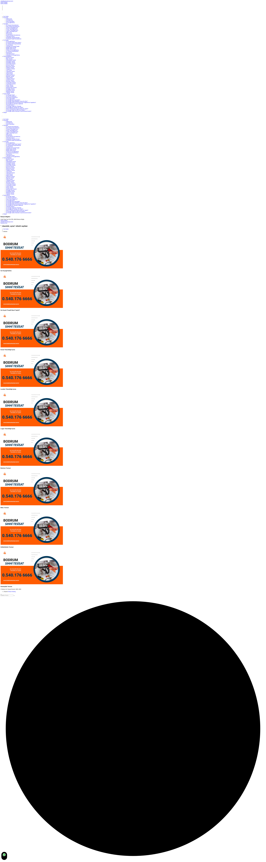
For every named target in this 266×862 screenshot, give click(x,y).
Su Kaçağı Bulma (10, 22)
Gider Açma (9, 32)
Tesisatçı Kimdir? (10, 105)
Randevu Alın (4, 223)
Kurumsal (5, 17)
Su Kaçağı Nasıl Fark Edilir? (13, 100)
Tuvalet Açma (9, 45)
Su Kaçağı (5, 40)
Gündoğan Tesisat (10, 62)
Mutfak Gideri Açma (11, 48)
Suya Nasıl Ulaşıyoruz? (12, 97)
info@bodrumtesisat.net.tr (7, 1)
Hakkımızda (9, 18)
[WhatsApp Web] (4, 856)
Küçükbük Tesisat (10, 90)
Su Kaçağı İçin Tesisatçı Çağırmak (14, 103)
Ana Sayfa (5, 16)
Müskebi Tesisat (10, 91)
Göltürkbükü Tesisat (11, 60)
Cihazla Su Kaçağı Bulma (12, 50)
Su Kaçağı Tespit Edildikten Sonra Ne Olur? (17, 101)
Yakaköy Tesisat (10, 92)
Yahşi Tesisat (9, 72)
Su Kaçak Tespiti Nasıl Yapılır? (13, 42)
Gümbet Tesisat (10, 80)
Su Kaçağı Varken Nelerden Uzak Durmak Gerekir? (18, 111)
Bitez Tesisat (9, 58)
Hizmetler (5, 23)
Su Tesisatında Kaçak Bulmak (13, 43)
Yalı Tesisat (9, 70)
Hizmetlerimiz (9, 20)
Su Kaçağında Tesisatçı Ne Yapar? (14, 107)
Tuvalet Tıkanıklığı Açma (12, 27)
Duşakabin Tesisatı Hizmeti (12, 37)
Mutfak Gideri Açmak (11, 47)
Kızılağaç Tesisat (10, 88)
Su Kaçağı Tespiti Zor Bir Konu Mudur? (15, 110)
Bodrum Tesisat (10, 57)
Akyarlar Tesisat (10, 76)
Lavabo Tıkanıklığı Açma (12, 30)
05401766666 (4, 2)
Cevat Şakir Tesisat (11, 82)
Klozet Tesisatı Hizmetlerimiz (13, 35)
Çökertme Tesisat (10, 75)
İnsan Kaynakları (10, 21)
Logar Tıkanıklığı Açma (11, 31)
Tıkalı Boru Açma (10, 36)
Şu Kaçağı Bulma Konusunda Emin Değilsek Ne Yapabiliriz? (21, 102)
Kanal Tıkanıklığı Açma (11, 28)
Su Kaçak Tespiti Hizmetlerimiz (13, 38)
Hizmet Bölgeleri (7, 56)
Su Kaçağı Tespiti (10, 95)
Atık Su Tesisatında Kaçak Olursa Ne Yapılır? (17, 108)
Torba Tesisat (9, 77)
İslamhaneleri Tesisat (11, 87)
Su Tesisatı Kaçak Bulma (12, 51)
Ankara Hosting (12, 591)
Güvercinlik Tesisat (10, 63)
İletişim (5, 112)
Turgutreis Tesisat (10, 68)
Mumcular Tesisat (10, 66)
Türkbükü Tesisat (10, 78)
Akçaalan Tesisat (10, 81)
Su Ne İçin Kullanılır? (11, 96)
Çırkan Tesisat (9, 85)
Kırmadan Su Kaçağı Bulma (13, 55)
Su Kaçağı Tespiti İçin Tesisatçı (13, 106)
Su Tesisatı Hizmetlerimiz (12, 25)
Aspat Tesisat (9, 73)
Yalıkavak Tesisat (10, 71)
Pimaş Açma (9, 33)
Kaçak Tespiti (6, 93)
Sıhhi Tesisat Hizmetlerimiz (12, 26)
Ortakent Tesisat (10, 67)
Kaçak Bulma (6, 195)
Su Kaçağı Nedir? (10, 98)
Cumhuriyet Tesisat (11, 83)
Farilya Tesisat (9, 86)
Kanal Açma (9, 52)
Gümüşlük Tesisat (10, 61)
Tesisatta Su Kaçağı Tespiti (12, 46)
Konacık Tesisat (10, 65)
